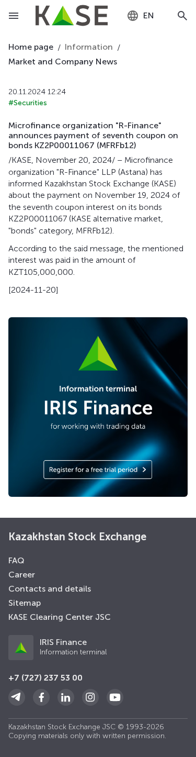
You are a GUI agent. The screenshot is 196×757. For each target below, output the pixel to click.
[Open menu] (13, 15)
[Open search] (182, 15)
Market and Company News (62, 61)
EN (148, 15)
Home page (30, 47)
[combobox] (140, 15)
